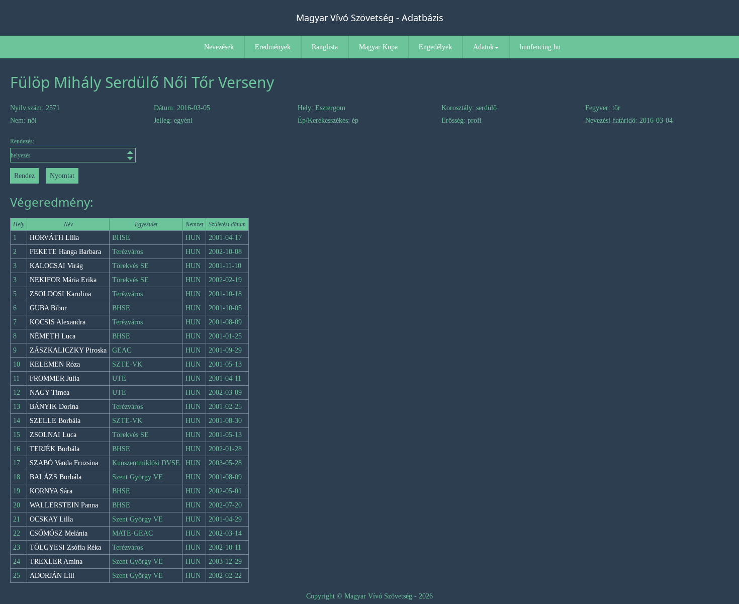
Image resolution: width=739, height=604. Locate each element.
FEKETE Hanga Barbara (65, 251)
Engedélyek (435, 47)
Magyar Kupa (378, 47)
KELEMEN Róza (55, 364)
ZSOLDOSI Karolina (60, 294)
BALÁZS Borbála (55, 477)
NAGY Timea (49, 392)
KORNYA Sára (51, 491)
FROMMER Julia (54, 378)
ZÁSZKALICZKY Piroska (68, 350)
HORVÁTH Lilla (54, 237)
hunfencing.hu (540, 47)
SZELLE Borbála (55, 420)
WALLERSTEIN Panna (64, 505)
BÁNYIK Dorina (54, 406)
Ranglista (325, 47)
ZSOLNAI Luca (53, 435)
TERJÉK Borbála (54, 449)
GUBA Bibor (48, 308)
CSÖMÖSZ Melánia (58, 533)
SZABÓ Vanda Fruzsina (64, 463)
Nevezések (219, 47)
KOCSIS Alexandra (57, 322)
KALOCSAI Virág (56, 266)
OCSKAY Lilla (51, 519)
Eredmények (273, 47)
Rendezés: (22, 141)
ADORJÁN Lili (52, 575)
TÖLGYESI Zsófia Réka (65, 547)
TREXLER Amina (56, 561)
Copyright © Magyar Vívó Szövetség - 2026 (369, 596)
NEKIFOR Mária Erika (63, 280)
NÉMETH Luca (52, 336)
